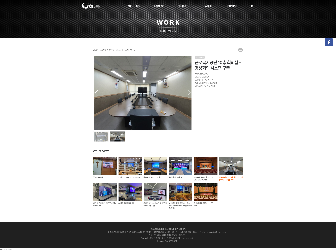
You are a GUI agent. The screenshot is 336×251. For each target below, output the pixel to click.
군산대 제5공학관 (175, 177)
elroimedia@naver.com (216, 232)
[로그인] (251, 6)
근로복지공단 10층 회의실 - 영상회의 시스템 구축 (231, 178)
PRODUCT (183, 6)
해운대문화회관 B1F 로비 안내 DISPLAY (105, 204)
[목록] (240, 50)
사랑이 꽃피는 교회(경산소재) (129, 177)
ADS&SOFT (172, 241)
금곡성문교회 (98, 177)
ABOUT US (133, 6)
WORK (208, 6)
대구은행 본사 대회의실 (152, 177)
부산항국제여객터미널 (126, 203)
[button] (189, 93)
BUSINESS (158, 6)
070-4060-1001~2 (169, 232)
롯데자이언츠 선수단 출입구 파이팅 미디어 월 (155, 204)
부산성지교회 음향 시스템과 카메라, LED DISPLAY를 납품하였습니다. (180, 205)
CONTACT (233, 6)
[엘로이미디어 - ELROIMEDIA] (91, 6)
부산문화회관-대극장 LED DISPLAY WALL (204, 178)
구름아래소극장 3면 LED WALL (203, 204)
